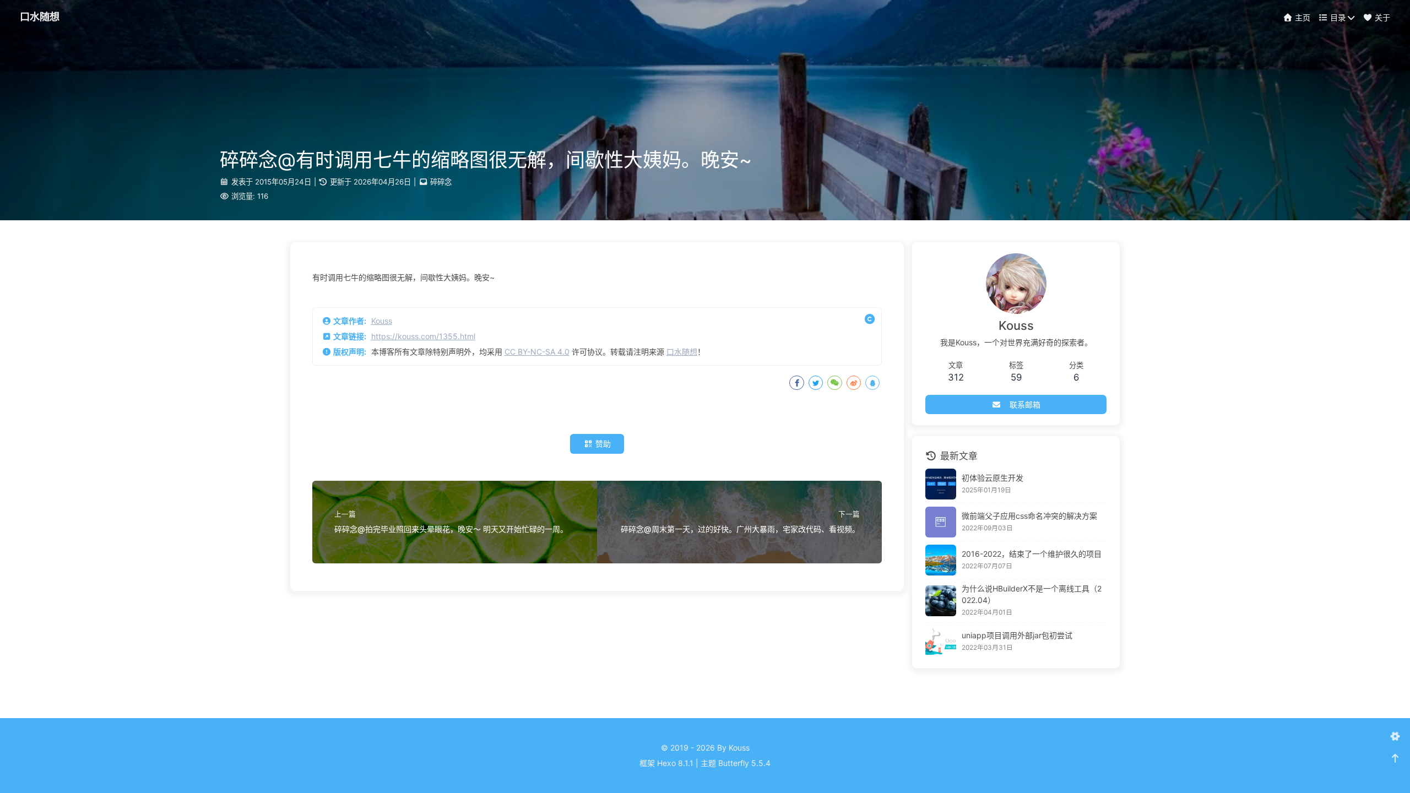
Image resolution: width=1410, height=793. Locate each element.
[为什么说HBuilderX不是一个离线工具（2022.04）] (940, 600)
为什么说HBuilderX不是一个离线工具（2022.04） (1032, 594)
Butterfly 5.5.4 (744, 763)
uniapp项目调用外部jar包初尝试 (1017, 635)
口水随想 (681, 351)
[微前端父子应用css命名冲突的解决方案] (940, 522)
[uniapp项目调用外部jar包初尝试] (940, 641)
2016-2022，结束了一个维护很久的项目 (1032, 553)
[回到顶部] (1394, 758)
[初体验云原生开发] (940, 484)
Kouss (381, 320)
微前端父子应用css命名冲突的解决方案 (1029, 515)
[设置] (1394, 736)
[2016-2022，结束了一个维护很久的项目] (940, 560)
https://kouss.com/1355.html (423, 336)
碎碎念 (441, 181)
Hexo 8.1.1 (675, 763)
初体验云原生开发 (992, 477)
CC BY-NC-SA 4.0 (537, 351)
